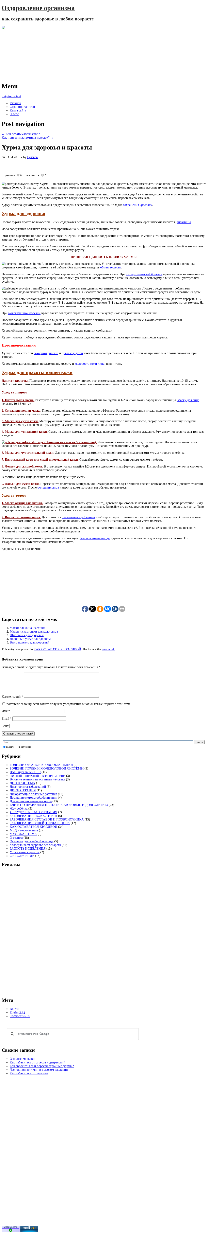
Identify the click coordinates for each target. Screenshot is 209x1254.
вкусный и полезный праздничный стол (37, 775)
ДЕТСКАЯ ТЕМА (22, 783)
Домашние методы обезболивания (33, 797)
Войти (14, 1008)
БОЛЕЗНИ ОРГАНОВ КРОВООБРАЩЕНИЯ (41, 764)
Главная (15, 103)
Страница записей (22, 106)
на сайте (10, 746)
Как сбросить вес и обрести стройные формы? (42, 1066)
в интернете (25, 746)
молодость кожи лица (89, 363)
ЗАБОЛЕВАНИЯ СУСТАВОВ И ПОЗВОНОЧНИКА (47, 819)
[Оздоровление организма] (104, 52)
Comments (20, 1016)
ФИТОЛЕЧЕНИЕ (22, 856)
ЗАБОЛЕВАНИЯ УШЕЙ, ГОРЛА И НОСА (40, 823)
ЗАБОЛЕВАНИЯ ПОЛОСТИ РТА (33, 815)
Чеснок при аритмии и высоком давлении (39, 1069)
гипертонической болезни (144, 274)
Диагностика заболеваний (28, 786)
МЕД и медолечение (24, 830)
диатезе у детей (72, 353)
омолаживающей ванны (78, 517)
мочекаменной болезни (24, 313)
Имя (6, 711)
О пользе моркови (22, 1058)
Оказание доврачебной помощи (31, 841)
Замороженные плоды (95, 538)
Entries (17, 1012)
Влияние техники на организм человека (37, 779)
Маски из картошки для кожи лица (34, 631)
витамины (184, 222)
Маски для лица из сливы (27, 628)
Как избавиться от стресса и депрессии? (37, 1062)
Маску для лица (188, 400)
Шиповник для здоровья (27, 635)
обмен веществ (110, 267)
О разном (16, 837)
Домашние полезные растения (31, 801)
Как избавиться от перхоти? (29, 1073)
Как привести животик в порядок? (28, 137)
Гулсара (32, 157)
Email (7, 718)
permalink (108, 649)
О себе (14, 114)
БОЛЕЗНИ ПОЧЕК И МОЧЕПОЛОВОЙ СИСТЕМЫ (47, 768)
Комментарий (12, 696)
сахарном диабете (46, 353)
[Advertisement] (49, 165)
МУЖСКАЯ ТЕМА (23, 834)
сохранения (137, 205)
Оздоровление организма (38, 8)
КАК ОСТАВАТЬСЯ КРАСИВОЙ (57, 649)
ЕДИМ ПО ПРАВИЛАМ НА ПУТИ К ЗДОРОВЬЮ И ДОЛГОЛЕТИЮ (59, 805)
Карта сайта (18, 110)
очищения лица (48, 487)
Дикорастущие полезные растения (33, 794)
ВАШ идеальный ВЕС (25, 772)
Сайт (5, 726)
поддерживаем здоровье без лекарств (35, 845)
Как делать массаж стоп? (21, 134)
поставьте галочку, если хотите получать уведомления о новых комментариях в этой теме (68, 704)
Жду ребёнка (19, 808)
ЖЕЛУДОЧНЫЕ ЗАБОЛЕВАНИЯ (33, 812)
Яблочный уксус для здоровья (30, 638)
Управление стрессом (24, 852)
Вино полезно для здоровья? (29, 642)
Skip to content (11, 96)
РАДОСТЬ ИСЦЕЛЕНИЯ (28, 848)
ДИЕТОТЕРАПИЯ (23, 790)
